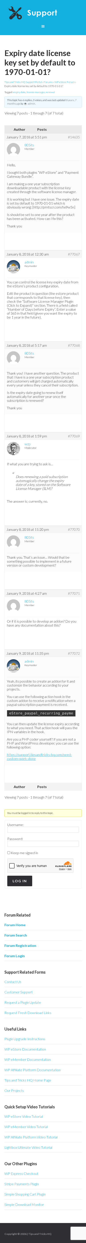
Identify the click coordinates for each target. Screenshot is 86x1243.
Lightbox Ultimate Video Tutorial (28, 1147)
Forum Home (15, 925)
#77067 (74, 254)
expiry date (19, 92)
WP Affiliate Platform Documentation (32, 1070)
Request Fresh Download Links (27, 1013)
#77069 (74, 436)
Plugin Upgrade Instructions (24, 1039)
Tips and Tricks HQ (39, 1234)
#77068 (74, 345)
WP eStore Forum (64, 82)
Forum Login (14, 956)
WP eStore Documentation (25, 1049)
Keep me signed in (24, 853)
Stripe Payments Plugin (21, 1184)
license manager (35, 92)
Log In (20, 881)
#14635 (74, 137)
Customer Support (18, 992)
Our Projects (14, 1090)
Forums (48, 82)
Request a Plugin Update (22, 1002)
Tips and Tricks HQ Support (43, 13)
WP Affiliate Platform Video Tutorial (31, 1137)
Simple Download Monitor (24, 1204)
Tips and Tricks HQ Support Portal (23, 82)
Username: (15, 825)
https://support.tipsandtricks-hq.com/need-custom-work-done (39, 756)
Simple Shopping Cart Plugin (25, 1194)
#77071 (74, 593)
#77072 (74, 653)
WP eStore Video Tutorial (23, 1116)
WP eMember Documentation (27, 1059)
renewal (50, 92)
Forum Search (15, 935)
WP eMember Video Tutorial (26, 1127)
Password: (15, 839)
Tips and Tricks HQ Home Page (27, 1080)
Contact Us (12, 982)
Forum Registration (20, 945)
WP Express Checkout (21, 1173)
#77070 (74, 529)
